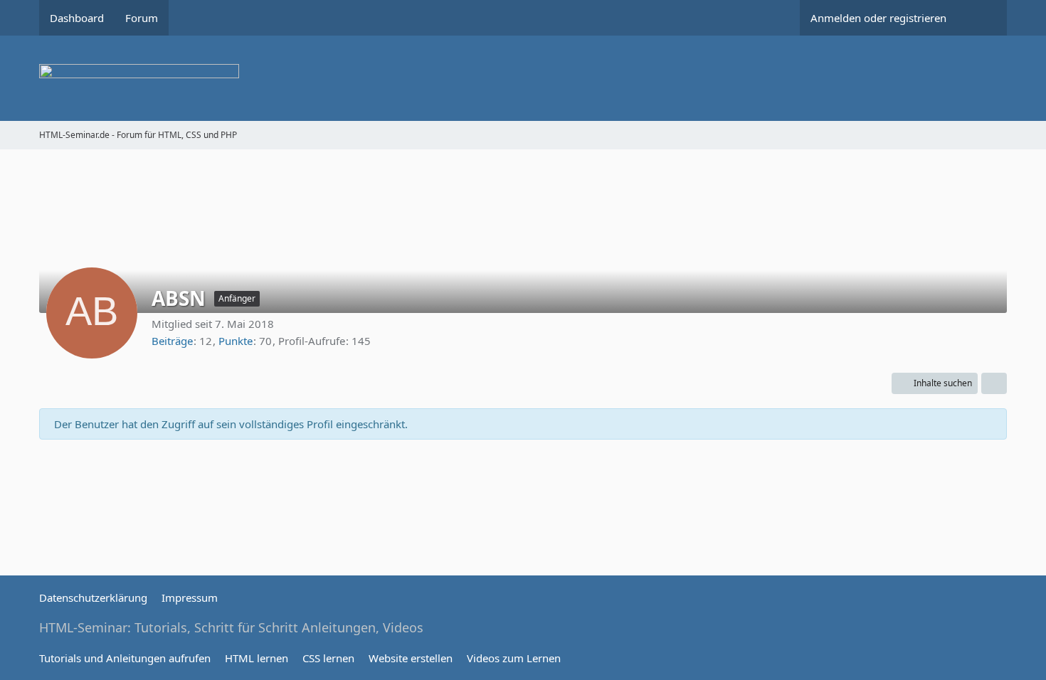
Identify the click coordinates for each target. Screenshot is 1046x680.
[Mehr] (994, 383)
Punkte (235, 341)
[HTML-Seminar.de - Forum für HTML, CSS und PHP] (523, 78)
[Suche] (982, 18)
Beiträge (172, 341)
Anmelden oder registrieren (878, 18)
